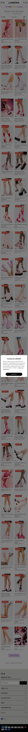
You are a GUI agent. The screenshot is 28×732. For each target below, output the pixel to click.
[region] (14, 366)
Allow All (14, 374)
